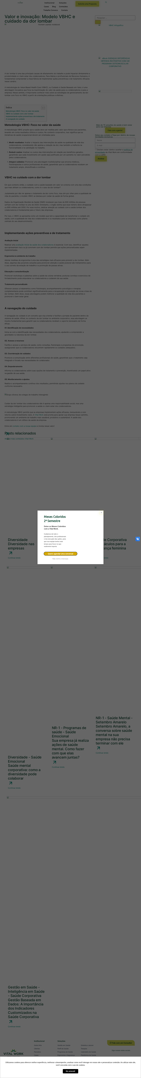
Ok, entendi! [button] (70, 1071)
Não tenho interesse (60, 559)
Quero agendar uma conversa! (60, 554)
